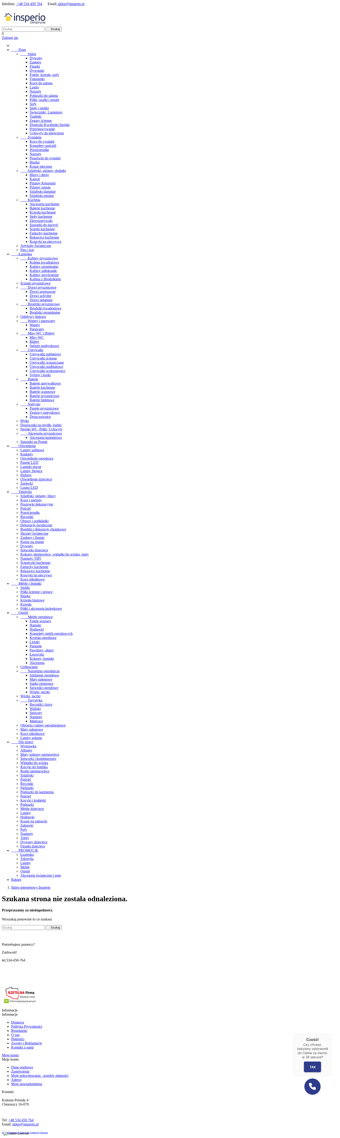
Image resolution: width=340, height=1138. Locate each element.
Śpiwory (36, 713)
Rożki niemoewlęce (34, 771)
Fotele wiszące (40, 621)
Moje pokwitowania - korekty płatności (39, 1076)
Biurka (35, 162)
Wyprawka (28, 746)
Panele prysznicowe (44, 408)
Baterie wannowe (42, 392)
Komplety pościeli (43, 146)
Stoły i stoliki (39, 108)
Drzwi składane (41, 300)
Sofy (33, 104)
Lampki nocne (30, 467)
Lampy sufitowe (32, 450)
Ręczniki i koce (41, 704)
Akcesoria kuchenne (44, 204)
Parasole (36, 646)
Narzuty (35, 91)
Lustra (34, 87)
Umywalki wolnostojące (47, 371)
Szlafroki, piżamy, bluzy (38, 496)
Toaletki (35, 116)
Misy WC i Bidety (37, 333)
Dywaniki (37, 71)
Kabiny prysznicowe (39, 258)
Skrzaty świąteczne (34, 533)
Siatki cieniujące (41, 684)
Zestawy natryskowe (45, 412)
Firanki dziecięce (32, 846)
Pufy (23, 829)
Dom (18, 50)
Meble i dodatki (26, 583)
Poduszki (27, 804)
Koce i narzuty (31, 500)
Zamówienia (20, 1071)
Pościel (25, 508)
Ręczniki (26, 517)
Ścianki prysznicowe (35, 283)
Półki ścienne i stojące (36, 592)
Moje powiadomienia (26, 1084)
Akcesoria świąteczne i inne (40, 875)
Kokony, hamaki (42, 659)
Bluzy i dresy (39, 175)
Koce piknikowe (32, 579)
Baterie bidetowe (42, 400)
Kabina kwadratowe (44, 262)
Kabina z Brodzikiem (45, 279)
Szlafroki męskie (42, 196)
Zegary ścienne (41, 121)
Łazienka (21, 254)
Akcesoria (37, 663)
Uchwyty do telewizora (47, 133)
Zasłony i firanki (32, 538)
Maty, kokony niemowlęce (39, 754)
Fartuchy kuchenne (44, 233)
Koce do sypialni (42, 141)
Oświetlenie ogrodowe (36, 458)
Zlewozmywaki (41, 221)
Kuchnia (30, 200)
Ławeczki (37, 654)
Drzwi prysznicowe (38, 287)
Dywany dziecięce (33, 842)
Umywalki (31, 350)
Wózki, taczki (40, 692)
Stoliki (25, 588)
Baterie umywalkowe (45, 383)
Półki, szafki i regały (44, 100)
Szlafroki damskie (43, 191)
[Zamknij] (331, 1034)
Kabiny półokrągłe (43, 271)
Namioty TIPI (30, 558)
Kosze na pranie (32, 542)
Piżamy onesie (40, 187)
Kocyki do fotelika (34, 767)
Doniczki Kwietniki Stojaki (50, 125)
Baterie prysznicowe (44, 396)
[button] (312, 1086)
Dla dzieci (22, 742)
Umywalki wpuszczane (47, 362)
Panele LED (29, 463)
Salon (28, 54)
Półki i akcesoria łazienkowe (41, 608)
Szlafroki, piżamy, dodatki (43, 171)
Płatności (17, 1039)
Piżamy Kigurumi (43, 183)
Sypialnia (30, 137)
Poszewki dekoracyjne (36, 504)
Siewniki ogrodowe (44, 688)
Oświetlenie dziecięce (36, 479)
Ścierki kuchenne (42, 229)
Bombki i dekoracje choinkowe (43, 529)
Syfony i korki (40, 375)
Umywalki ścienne (43, 358)
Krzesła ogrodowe (43, 638)
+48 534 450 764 (29, 4)
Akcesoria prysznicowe (41, 433)
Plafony (26, 475)
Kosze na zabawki (33, 821)
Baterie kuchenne (42, 208)
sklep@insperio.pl (70, 4)
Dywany (36, 58)
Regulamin (19, 1031)
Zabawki (26, 825)
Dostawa (17, 1022)
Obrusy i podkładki (34, 521)
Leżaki (35, 642)
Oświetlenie (23, 446)
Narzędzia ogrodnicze (40, 671)
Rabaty (16, 880)
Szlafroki (27, 775)
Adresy (16, 1080)
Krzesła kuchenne (43, 212)
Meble (25, 867)
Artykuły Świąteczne (35, 246)
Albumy (26, 750)
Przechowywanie (42, 129)
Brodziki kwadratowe (45, 308)
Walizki (35, 709)
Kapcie (35, 179)
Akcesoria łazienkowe (46, 437)
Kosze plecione (41, 166)
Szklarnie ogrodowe (44, 675)
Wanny (35, 325)
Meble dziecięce (32, 809)
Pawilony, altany (42, 650)
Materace (36, 721)
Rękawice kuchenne (44, 237)
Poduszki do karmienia (37, 792)
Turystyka (31, 700)
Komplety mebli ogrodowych (51, 633)
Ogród (19, 613)
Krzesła (25, 604)
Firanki (35, 66)
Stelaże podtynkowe (44, 346)
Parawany (37, 329)
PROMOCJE (24, 850)
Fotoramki (37, 79)
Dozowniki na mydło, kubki (41, 425)
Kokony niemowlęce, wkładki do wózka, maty (54, 554)
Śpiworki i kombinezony (38, 759)
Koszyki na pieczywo (45, 241)
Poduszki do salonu (44, 96)
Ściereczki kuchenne (35, 563)
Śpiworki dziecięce (34, 550)
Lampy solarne (31, 738)
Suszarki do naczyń (44, 225)
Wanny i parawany (37, 321)
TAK (312, 1067)
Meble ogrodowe (36, 617)
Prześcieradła (39, 150)
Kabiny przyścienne (44, 275)
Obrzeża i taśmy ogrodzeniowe (43, 725)
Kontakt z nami (22, 1047)
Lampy (25, 813)
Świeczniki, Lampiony (46, 112)
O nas (15, 1035)
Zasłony (35, 62)
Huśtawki (37, 629)
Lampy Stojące (31, 471)
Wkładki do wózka (34, 763)
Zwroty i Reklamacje (26, 1043)
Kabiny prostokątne (44, 267)
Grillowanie (29, 667)
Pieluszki (27, 788)
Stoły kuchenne (41, 216)
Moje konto (10, 1055)
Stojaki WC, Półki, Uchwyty (41, 429)
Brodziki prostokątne (45, 312)
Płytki (24, 421)
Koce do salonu (41, 83)
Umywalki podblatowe (46, 367)
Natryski (30, 404)
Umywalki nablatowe (45, 354)
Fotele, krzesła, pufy (44, 75)
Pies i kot (27, 250)
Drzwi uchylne (40, 296)
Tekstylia (21, 492)
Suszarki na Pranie (33, 442)
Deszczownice (40, 417)
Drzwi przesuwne (43, 292)
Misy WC (37, 337)
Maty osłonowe (41, 679)
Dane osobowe (22, 1067)
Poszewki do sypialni (45, 158)
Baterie (29, 379)
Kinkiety (26, 454)
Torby (24, 838)
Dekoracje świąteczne (36, 525)
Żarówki (26, 483)
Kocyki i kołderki (33, 800)
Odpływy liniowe (33, 317)
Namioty (36, 717)
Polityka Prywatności (26, 1026)
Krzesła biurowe (32, 600)
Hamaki (35, 625)
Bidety (34, 342)
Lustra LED (29, 488)
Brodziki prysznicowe (40, 304)
